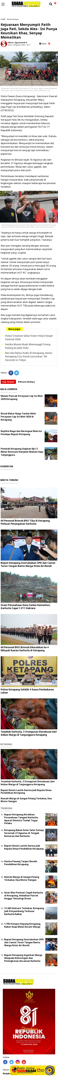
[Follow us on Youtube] (23, 1062)
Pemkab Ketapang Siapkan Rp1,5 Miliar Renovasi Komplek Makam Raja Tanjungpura (22, 451)
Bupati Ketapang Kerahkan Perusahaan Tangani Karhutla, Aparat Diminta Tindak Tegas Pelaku (21, 819)
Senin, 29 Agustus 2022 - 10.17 (19, 45)
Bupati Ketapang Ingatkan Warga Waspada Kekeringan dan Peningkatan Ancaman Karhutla (23, 957)
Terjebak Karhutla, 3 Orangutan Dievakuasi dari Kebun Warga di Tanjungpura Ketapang (29, 733)
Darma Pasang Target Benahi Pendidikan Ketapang (20, 863)
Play (50, 1070)
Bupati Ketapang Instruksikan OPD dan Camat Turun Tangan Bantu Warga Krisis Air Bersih (28, 564)
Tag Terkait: (8, 381)
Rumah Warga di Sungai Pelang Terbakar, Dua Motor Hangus (26, 800)
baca (43, 43)
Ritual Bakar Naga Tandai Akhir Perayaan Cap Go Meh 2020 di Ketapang (18, 416)
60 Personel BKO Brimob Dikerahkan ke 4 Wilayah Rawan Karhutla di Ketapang (25, 649)
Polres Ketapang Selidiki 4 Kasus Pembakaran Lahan (27, 691)
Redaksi (7, 1073)
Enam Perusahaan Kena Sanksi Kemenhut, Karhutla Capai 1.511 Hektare (26, 606)
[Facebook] (10, 372)
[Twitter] (16, 372)
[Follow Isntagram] (17, 1062)
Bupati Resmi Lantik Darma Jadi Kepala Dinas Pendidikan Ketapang (26, 791)
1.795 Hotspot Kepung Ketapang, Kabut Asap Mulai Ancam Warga (22, 925)
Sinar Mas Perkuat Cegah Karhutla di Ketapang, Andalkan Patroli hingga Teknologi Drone (23, 895)
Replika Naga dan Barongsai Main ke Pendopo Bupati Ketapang (21, 433)
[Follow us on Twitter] (11, 1062)
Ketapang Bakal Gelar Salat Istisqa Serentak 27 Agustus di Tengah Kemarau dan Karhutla (24, 833)
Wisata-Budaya (13, 19)
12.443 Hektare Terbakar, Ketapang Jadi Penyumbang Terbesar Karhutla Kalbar (24, 911)
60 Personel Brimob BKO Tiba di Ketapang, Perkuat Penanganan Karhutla (25, 522)
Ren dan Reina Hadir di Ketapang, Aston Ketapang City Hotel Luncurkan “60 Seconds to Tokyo (28, 356)
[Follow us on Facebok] (5, 1062)
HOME (3, 19)
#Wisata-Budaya (26, 381)
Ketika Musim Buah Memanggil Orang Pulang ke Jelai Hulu (27, 346)
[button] (55, 2)
